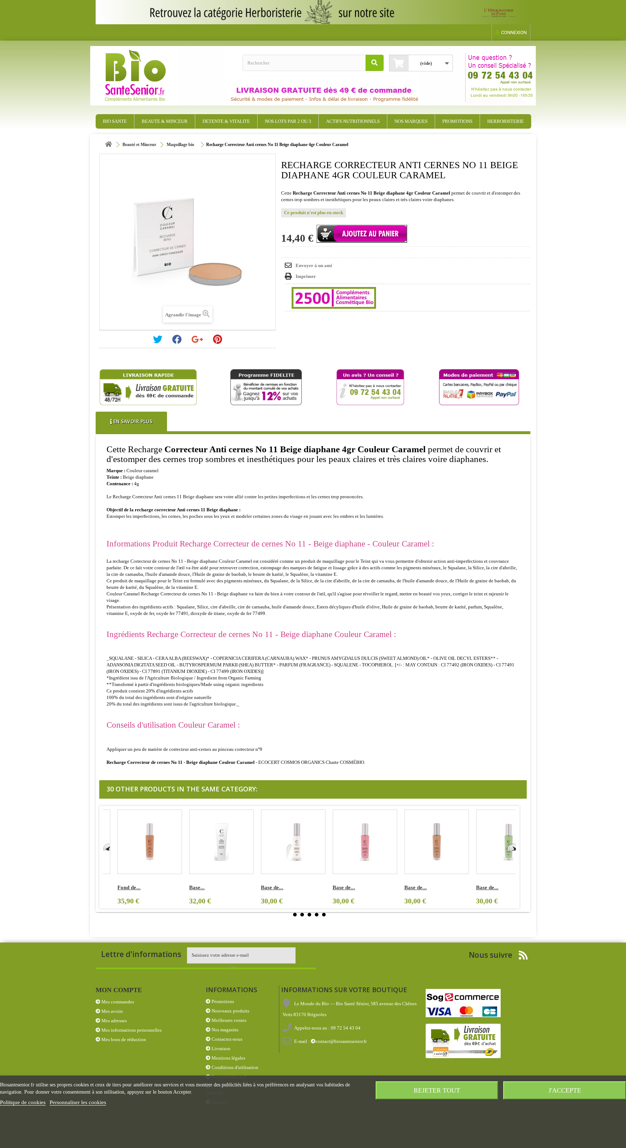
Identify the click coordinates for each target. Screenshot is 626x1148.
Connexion (514, 32)
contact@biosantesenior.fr (341, 1041)
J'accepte (564, 1090)
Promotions (222, 1001)
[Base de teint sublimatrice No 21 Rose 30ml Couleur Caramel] (350, 842)
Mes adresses (113, 1020)
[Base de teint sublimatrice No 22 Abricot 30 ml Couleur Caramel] (422, 842)
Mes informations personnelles (131, 1030)
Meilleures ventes (228, 1020)
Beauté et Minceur (139, 144)
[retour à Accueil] (108, 144)
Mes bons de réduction (123, 1039)
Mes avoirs (111, 1011)
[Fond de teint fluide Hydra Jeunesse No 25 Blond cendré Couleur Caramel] (135, 842)
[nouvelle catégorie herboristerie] (313, 12)
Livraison (220, 1048)
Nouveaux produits (229, 1011)
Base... (182, 887)
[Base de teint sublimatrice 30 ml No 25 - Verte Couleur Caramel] (494, 842)
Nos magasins (224, 1029)
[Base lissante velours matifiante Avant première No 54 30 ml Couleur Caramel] (207, 842)
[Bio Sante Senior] (166, 75)
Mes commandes (117, 1001)
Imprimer (306, 276)
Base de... (257, 887)
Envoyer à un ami (314, 265)
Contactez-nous (226, 1039)
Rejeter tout (437, 1090)
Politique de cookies (23, 1102)
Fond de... (114, 887)
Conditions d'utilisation (234, 1067)
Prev (106, 846)
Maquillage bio (180, 144)
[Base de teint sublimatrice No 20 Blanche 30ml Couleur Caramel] (278, 842)
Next (512, 846)
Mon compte (119, 990)
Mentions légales (227, 1058)
